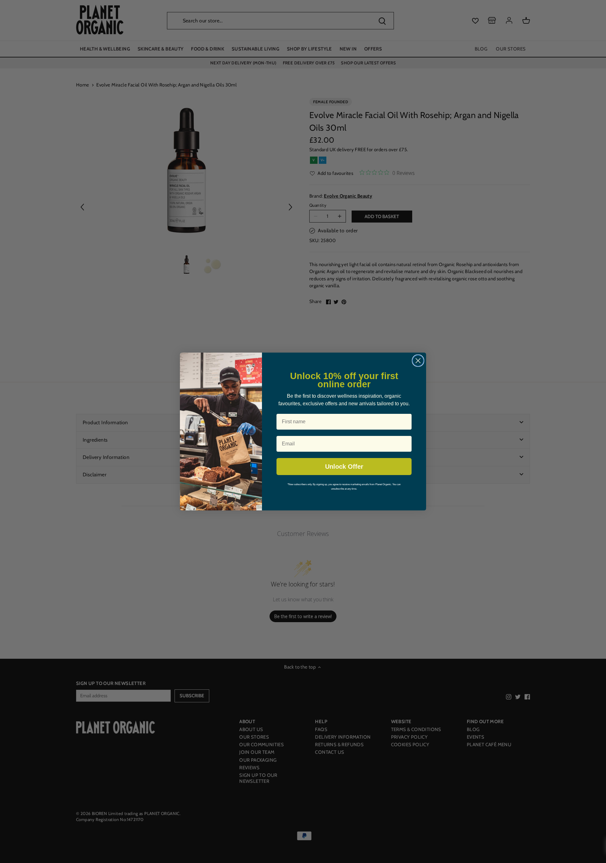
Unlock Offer (344, 466)
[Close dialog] (418, 360)
